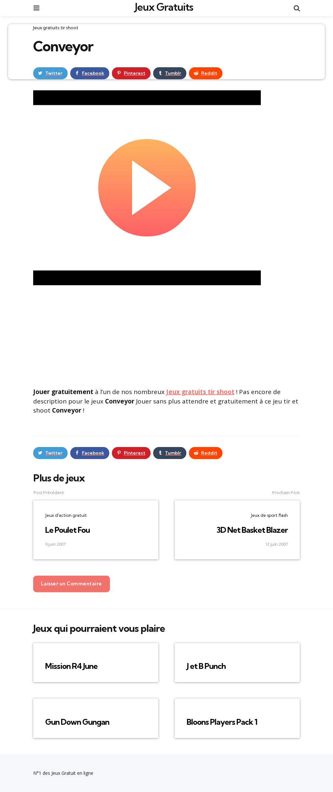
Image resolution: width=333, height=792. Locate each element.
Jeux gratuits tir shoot (55, 28)
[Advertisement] (166, 335)
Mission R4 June (71, 666)
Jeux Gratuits (164, 6)
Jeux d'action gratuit (66, 515)
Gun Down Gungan (77, 722)
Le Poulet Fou (67, 530)
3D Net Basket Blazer (252, 530)
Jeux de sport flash (269, 515)
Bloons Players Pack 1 (222, 722)
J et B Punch (206, 666)
